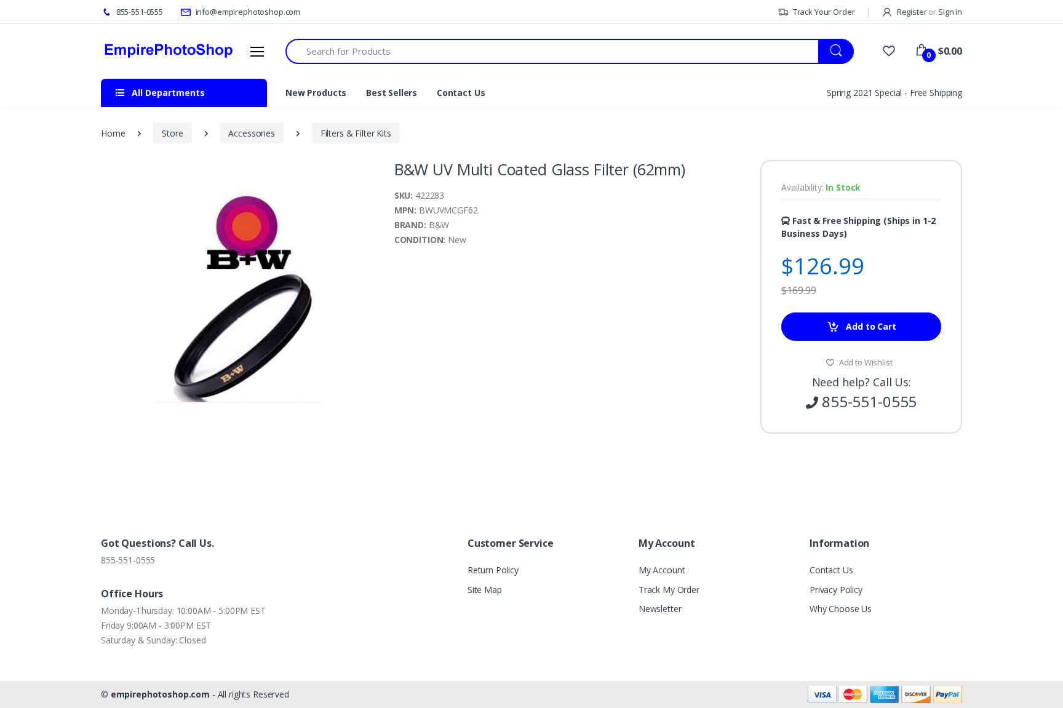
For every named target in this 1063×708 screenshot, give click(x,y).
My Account (662, 570)
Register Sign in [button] (928, 11)
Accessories (251, 133)
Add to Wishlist (865, 362)
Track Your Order (822, 11)
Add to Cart (870, 326)
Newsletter (660, 609)
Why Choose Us (841, 609)
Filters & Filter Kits (355, 133)
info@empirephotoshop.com (247, 11)
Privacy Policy (836, 589)
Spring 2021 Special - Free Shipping (894, 92)
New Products (315, 92)
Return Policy (493, 570)
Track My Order (669, 589)
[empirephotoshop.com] (168, 51)
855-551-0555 (138, 11)
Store (172, 133)
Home (113, 133)
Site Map (485, 589)
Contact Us (461, 92)
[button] (365, 171)
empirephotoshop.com (160, 694)
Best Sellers (391, 92)
